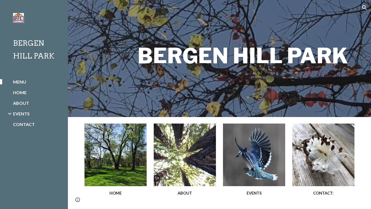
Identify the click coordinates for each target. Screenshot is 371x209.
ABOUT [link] (21, 103)
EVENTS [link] (21, 113)
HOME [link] (20, 92)
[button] (364, 7)
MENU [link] (19, 81)
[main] (243, 58)
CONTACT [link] (24, 124)
